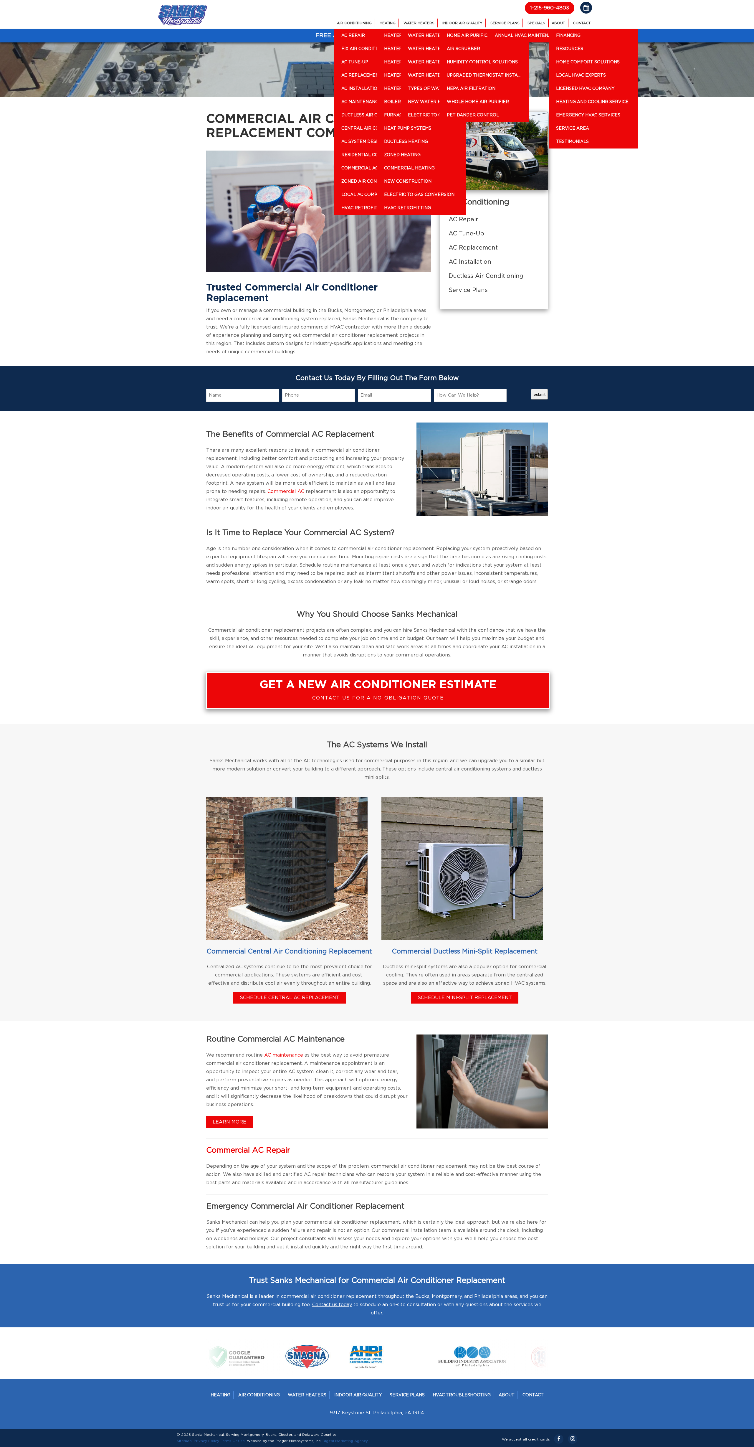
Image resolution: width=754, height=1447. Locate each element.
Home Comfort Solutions (588, 62)
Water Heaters (419, 23)
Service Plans (505, 23)
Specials (536, 23)
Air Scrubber (463, 49)
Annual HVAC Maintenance (527, 36)
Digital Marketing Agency (345, 1441)
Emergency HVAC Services (588, 115)
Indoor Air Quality (462, 23)
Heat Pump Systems (407, 128)
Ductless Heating (406, 142)
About (558, 23)
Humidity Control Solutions (482, 62)
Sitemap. (185, 1441)
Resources (569, 49)
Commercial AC (285, 491)
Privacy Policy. (207, 1441)
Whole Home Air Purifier (478, 102)
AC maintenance (283, 1055)
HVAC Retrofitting (407, 208)
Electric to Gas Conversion (419, 195)
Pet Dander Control (473, 115)
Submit (539, 394)
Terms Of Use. (233, 1441)
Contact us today (332, 1304)
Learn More (229, 1122)
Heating (388, 23)
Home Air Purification (474, 36)
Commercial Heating (409, 168)
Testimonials (572, 142)
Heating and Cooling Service (592, 102)
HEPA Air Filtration (471, 89)
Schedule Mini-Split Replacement (465, 997)
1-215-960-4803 (549, 7)
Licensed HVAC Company (585, 89)
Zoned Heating (402, 155)
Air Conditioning (354, 23)
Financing (568, 36)
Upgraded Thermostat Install (485, 75)
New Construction (407, 181)
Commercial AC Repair (248, 1150)
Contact (582, 23)
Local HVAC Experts (581, 75)
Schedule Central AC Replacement (289, 997)
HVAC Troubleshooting (462, 1395)
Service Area (572, 128)
